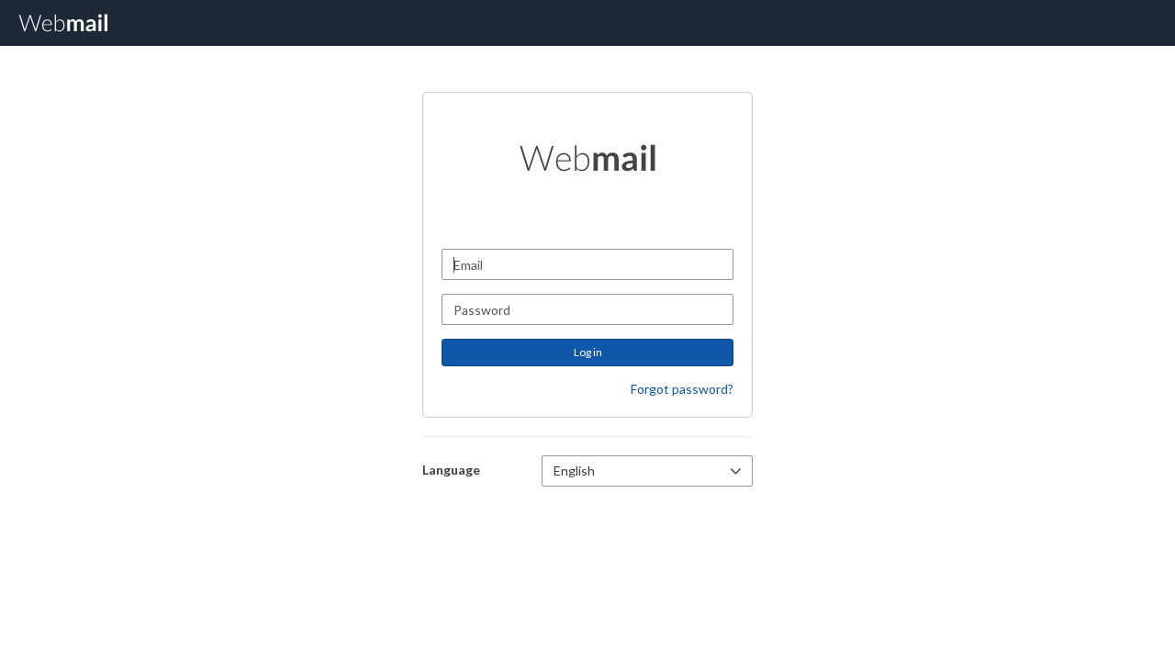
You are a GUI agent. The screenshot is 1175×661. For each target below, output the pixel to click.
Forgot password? (682, 389)
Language (451, 469)
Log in (588, 352)
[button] (647, 471)
